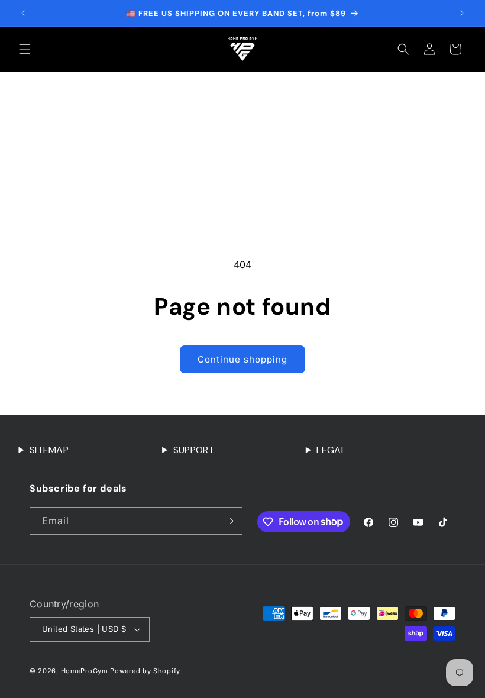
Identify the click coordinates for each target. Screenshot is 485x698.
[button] (25, 49)
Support (194, 450)
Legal (331, 450)
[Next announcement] (462, 13)
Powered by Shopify (145, 671)
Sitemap (49, 450)
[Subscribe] (229, 521)
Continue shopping (242, 359)
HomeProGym (84, 671)
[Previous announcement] (23, 13)
